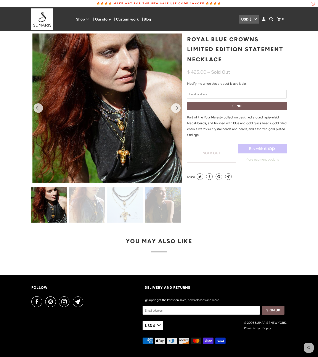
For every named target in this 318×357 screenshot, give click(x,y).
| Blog (146, 19)
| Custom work (126, 19)
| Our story (102, 19)
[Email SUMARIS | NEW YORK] (79, 301)
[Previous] (38, 108)
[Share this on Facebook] (209, 176)
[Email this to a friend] (228, 176)
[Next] (176, 108)
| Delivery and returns (166, 287)
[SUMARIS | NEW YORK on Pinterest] (51, 301)
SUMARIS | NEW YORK (270, 323)
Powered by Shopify (257, 328)
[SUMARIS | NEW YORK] (50, 19)
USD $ (246, 19)
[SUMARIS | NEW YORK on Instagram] (65, 301)
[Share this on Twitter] (199, 176)
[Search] (271, 19)
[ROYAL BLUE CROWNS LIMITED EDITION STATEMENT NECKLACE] (107, 108)
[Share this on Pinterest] (218, 176)
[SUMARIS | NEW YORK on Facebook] (37, 301)
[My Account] (264, 19)
